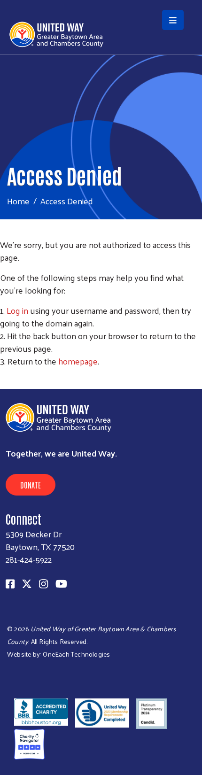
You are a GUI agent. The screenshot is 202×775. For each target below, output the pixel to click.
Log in (17, 310)
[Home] (101, 1)
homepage (78, 361)
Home (18, 200)
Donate (30, 484)
